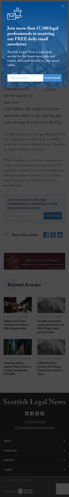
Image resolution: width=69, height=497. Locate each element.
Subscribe (52, 77)
